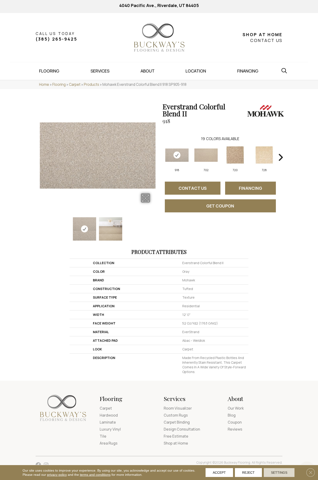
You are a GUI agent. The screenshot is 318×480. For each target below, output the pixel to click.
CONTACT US (266, 40)
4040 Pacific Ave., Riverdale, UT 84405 (159, 5)
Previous (42, 226)
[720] (235, 155)
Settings (279, 472)
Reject (248, 472)
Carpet (75, 84)
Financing (250, 188)
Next (153, 226)
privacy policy (57, 475)
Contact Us (193, 188)
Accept (219, 472)
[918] (177, 155)
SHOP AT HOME (262, 34)
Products (91, 84)
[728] (264, 155)
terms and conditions (95, 475)
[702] (206, 155)
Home (44, 84)
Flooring (59, 84)
